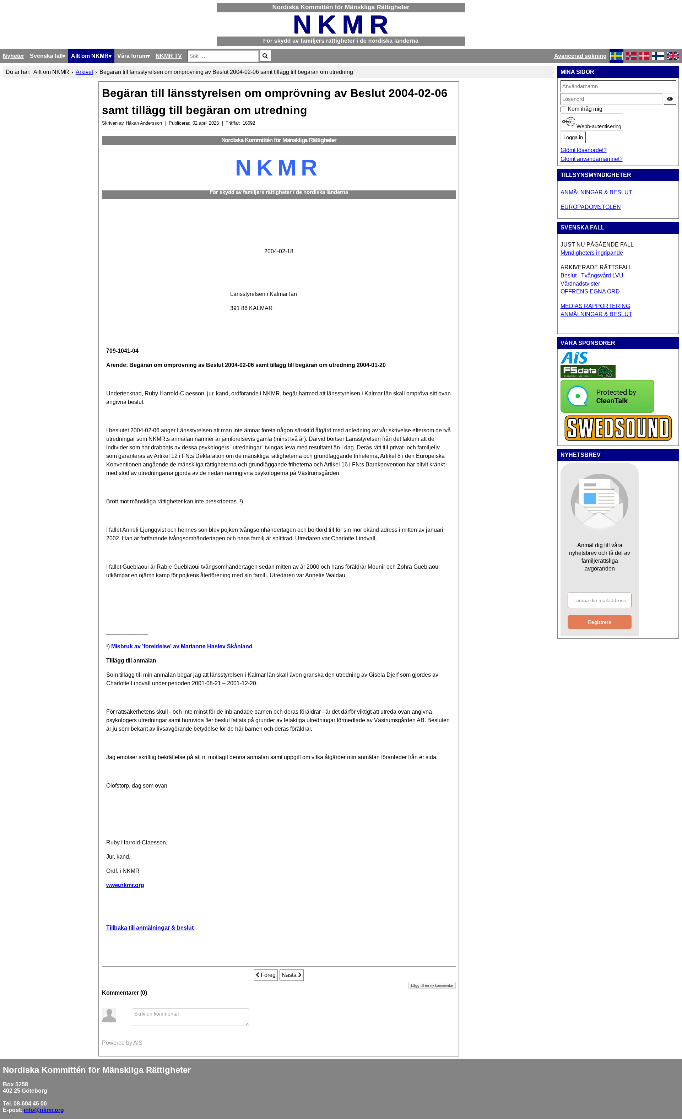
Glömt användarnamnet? (592, 159)
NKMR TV (169, 56)
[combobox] (223, 56)
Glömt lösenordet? (584, 150)
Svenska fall (46, 56)
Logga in (573, 137)
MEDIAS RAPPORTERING (595, 306)
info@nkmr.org (44, 1110)
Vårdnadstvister (580, 284)
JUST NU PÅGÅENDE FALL (597, 245)
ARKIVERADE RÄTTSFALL (596, 267)
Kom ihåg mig (571, 109)
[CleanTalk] (607, 411)
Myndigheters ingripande (592, 253)
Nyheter (13, 56)
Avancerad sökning (580, 56)
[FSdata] (588, 376)
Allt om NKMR (90, 56)
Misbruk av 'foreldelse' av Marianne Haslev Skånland (182, 646)
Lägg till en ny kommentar (432, 985)
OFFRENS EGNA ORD (590, 291)
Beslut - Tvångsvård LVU (592, 275)
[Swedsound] (618, 440)
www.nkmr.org (125, 885)
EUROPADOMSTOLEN (591, 207)
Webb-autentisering (598, 126)
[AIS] (574, 362)
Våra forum (132, 56)
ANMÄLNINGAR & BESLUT (596, 192)
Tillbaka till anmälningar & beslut (150, 928)
